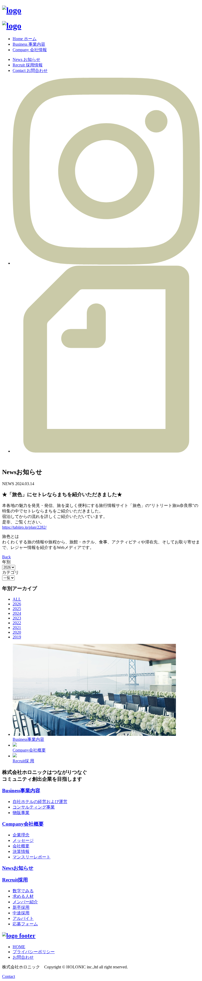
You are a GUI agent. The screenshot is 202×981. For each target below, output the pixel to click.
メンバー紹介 (25, 902)
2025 (17, 608)
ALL (17, 599)
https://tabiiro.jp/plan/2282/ (24, 527)
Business (21, 790)
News (17, 868)
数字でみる (23, 891)
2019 (17, 637)
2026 (17, 604)
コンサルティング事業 (34, 807)
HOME (19, 947)
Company (23, 824)
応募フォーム (25, 924)
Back (6, 557)
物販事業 (21, 812)
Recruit (15, 880)
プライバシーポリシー (34, 951)
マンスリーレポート (31, 857)
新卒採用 (21, 907)
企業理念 (21, 835)
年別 (6, 562)
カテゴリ (10, 572)
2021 (17, 627)
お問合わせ (23, 957)
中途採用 (21, 913)
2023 (17, 618)
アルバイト (23, 918)
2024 (17, 613)
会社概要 (21, 846)
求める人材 (23, 896)
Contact (8, 976)
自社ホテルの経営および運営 (40, 801)
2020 (17, 632)
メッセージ (23, 840)
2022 (17, 623)
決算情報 (21, 851)
